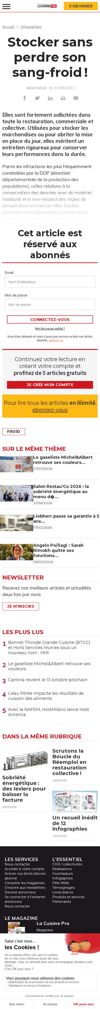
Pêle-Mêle (60, 883)
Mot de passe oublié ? (50, 328)
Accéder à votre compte (24, 869)
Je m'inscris (20, 606)
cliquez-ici (56, 340)
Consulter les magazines (24, 883)
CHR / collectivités (67, 864)
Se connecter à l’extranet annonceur (25, 899)
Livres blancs (62, 892)
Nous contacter (17, 864)
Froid (13, 431)
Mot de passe (16, 295)
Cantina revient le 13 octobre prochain (47, 679)
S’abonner (81, 6)
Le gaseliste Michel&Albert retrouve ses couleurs (49, 666)
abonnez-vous (49, 409)
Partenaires (61, 902)
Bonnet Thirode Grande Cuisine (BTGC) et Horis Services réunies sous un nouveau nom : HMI (49, 647)
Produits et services (68, 897)
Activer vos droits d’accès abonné (25, 875)
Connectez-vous (50, 320)
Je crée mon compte (50, 385)
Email (9, 272)
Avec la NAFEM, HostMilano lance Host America (48, 712)
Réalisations (62, 869)
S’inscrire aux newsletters (25, 888)
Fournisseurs (62, 873)
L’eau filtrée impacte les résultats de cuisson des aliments (46, 696)
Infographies (31, 26)
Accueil (8, 26)
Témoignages (63, 888)
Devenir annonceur (20, 892)
